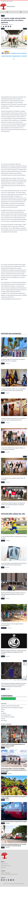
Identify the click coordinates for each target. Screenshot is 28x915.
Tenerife (2, 15)
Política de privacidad (5, 865)
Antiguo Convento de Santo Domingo (10, 705)
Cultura (3, 709)
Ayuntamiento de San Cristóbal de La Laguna (12, 707)
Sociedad (3, 656)
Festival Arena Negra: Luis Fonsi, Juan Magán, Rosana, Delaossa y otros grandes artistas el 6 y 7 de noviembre (14, 770)
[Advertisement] (14, 81)
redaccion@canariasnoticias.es (10, 874)
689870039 (7, 873)
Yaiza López (4, 720)
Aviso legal (3, 867)
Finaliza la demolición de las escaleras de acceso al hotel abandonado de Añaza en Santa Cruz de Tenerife (13, 594)
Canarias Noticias (4, 24)
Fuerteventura (3, 773)
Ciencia (2, 567)
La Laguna (3, 713)
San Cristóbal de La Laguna (7, 717)
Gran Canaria (3, 628)
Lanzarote (3, 689)
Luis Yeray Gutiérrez (6, 715)
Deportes (3, 540)
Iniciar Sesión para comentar (8, 698)
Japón (2, 711)
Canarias (3, 747)
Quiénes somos (4, 863)
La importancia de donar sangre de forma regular (14, 821)
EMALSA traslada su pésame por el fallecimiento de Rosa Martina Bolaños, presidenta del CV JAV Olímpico (13, 652)
